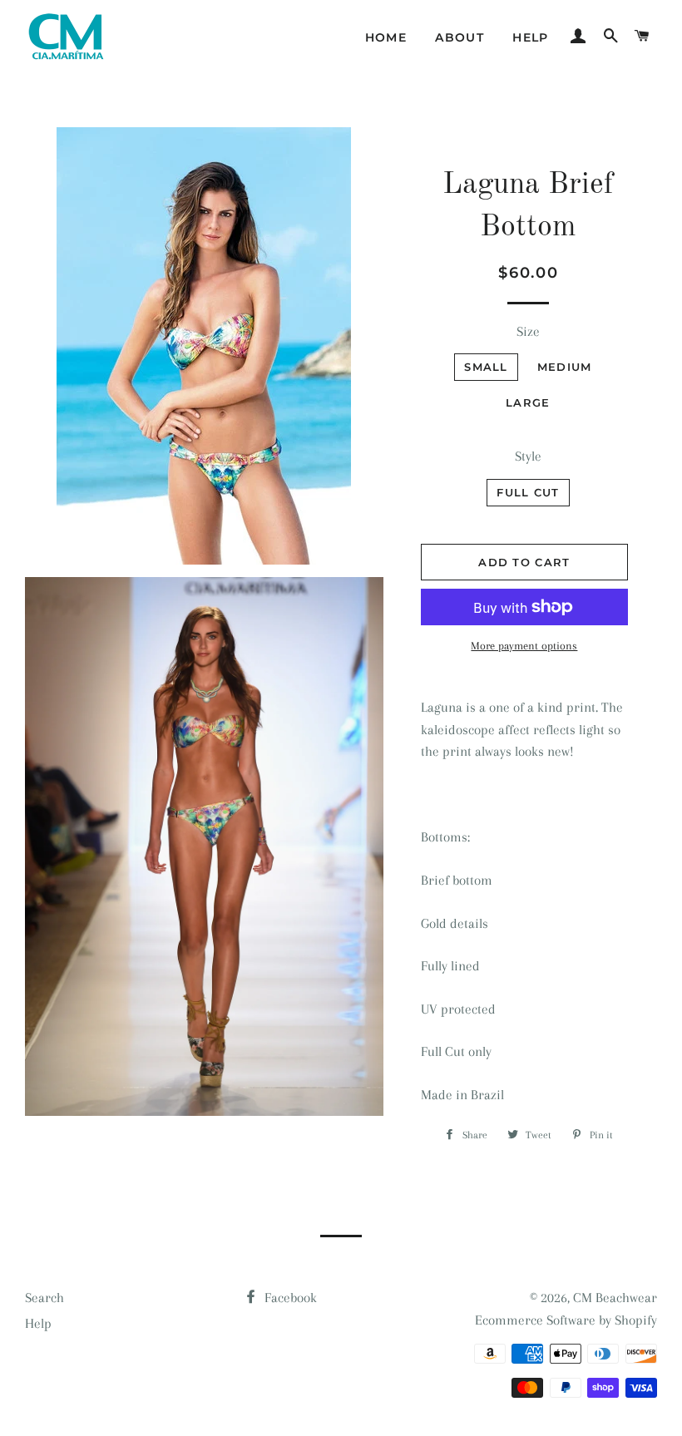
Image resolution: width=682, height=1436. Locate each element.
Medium (564, 366)
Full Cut (528, 492)
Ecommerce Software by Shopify (566, 1320)
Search (44, 1297)
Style (528, 456)
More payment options (524, 645)
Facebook (289, 1297)
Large (528, 402)
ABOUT (459, 37)
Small (486, 366)
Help (38, 1323)
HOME (386, 37)
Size (528, 331)
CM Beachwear (615, 1297)
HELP (530, 37)
